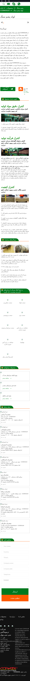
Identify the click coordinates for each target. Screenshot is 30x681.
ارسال (15, 591)
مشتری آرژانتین (5, 414)
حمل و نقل (7, 407)
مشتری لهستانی (6, 429)
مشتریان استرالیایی (7, 460)
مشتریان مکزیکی (6, 523)
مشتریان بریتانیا (5, 491)
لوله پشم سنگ (18, 10)
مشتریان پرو (4, 475)
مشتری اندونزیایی (6, 445)
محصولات (9, 8)
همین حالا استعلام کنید (6, 89)
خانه (1, 8)
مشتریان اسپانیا (5, 507)
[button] (1, 22)
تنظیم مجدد (15, 598)
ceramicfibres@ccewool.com (10, 641)
